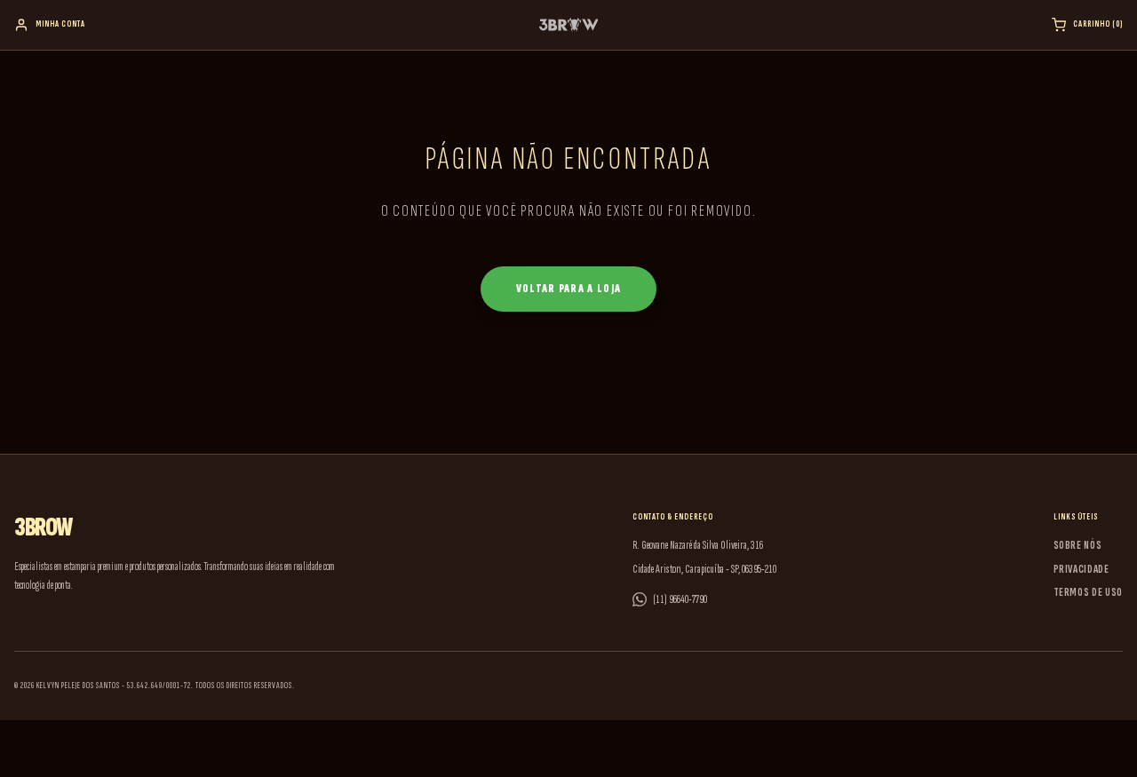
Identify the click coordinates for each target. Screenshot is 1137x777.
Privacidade (1081, 569)
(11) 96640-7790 (680, 599)
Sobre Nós (1078, 545)
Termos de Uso (1088, 592)
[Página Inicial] (569, 25)
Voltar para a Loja (568, 288)
